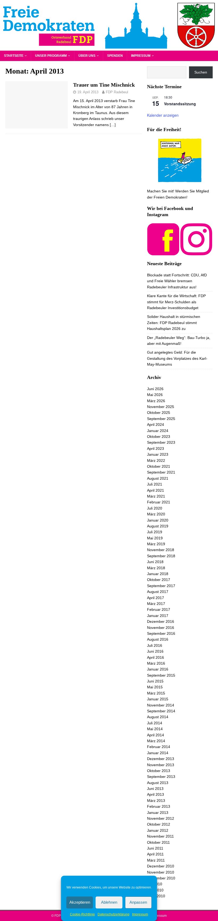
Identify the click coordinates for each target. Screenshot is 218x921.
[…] (113, 125)
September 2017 (161, 586)
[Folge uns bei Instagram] (196, 252)
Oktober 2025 (158, 412)
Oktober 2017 (158, 579)
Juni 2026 (155, 389)
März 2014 (156, 741)
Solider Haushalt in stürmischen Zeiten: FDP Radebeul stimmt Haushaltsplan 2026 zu (173, 322)
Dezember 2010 (160, 866)
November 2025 (160, 407)
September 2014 (161, 711)
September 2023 (161, 442)
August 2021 (157, 478)
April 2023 (155, 448)
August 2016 (157, 639)
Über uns (86, 56)
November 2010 (160, 872)
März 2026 (156, 401)
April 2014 (155, 735)
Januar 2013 (157, 812)
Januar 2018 (157, 574)
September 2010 (161, 878)
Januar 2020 (157, 520)
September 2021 (161, 472)
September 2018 (161, 556)
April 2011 (155, 854)
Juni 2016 (155, 651)
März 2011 (156, 860)
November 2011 (160, 836)
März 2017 (156, 603)
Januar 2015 (157, 699)
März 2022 (156, 460)
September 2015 (161, 675)
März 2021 (156, 496)
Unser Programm (51, 56)
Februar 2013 (158, 806)
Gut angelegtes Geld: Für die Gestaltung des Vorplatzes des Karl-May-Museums (177, 358)
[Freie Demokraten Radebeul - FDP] (109, 47)
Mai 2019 (155, 538)
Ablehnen (109, 902)
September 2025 (161, 419)
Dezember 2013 (160, 759)
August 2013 (157, 783)
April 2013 (155, 794)
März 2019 (156, 544)
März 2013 (156, 800)
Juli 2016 (154, 645)
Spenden (115, 56)
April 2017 (155, 598)
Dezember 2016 (160, 621)
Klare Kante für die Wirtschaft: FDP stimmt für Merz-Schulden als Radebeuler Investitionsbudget (176, 302)
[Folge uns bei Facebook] (163, 252)
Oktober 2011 (158, 842)
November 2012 (160, 818)
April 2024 (155, 424)
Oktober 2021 (158, 466)
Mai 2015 (155, 687)
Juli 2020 (154, 508)
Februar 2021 (158, 502)
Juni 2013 (155, 788)
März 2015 (156, 693)
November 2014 (160, 705)
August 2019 (157, 526)
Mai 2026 (155, 395)
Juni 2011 (155, 848)
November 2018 (160, 550)
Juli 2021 (154, 484)
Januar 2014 (157, 753)
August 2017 (157, 591)
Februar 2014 (158, 747)
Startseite (13, 56)
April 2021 (155, 490)
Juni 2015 (155, 681)
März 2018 (156, 568)
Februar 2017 (158, 609)
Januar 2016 (157, 669)
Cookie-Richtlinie (82, 914)
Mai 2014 (155, 729)
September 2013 (161, 776)
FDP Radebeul (117, 92)
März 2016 (156, 663)
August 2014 (157, 717)
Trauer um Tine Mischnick (104, 85)
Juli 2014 (154, 723)
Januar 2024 (157, 431)
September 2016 (161, 633)
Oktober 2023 (158, 436)
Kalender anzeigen (163, 115)
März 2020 (156, 514)
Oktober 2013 (158, 771)
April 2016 (155, 657)
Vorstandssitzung (180, 103)
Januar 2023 (157, 454)
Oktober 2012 (158, 824)
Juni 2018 (155, 562)
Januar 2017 (157, 615)
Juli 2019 (154, 532)
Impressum (140, 914)
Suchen (200, 72)
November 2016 (160, 627)
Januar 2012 (157, 830)
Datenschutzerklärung (113, 914)
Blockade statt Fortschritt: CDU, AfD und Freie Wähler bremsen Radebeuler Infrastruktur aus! (177, 281)
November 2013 (160, 765)
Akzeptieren (79, 902)
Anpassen (138, 902)
